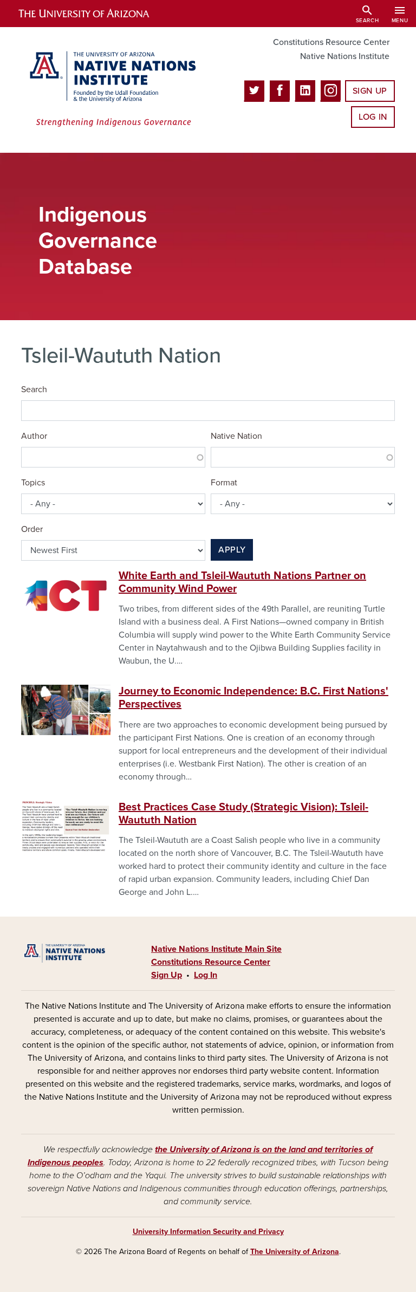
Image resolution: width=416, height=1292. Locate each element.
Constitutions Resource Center (331, 42)
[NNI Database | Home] (110, 90)
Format (224, 482)
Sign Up (370, 91)
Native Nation (236, 436)
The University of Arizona (294, 1251)
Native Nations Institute (344, 56)
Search (34, 389)
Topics (33, 482)
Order (32, 529)
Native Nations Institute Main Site (216, 949)
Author (34, 436)
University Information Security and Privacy (208, 1231)
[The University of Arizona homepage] (93, 13)
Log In (373, 117)
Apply (231, 549)
